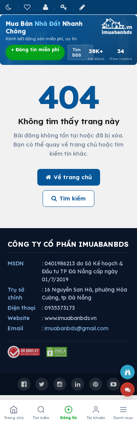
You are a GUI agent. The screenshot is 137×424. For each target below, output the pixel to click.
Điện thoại (21, 307)
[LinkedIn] (77, 384)
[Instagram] (59, 384)
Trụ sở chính (16, 293)
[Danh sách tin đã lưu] (27, 7)
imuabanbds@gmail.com (76, 328)
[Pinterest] (95, 384)
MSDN (16, 263)
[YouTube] (113, 384)
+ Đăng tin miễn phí (35, 49)
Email (15, 328)
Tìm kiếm (72, 198)
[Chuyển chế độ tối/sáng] (9, 7)
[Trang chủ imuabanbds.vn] (116, 26)
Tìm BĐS (76, 52)
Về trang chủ (73, 177)
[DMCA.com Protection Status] (56, 352)
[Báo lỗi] (127, 372)
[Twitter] (41, 384)
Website (19, 318)
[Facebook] (24, 384)
